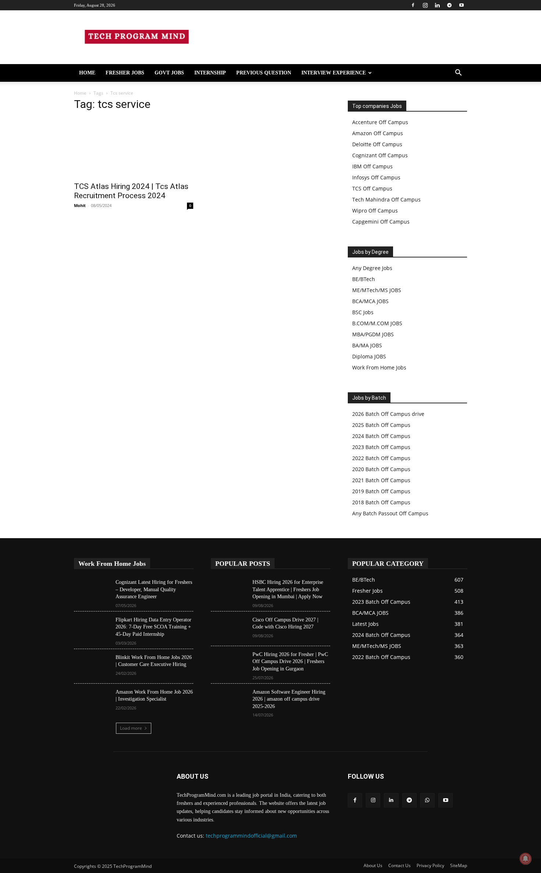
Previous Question (263, 73)
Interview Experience (333, 73)
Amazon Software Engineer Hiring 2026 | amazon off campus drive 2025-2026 (288, 699)
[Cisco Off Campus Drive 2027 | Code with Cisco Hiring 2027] (229, 628)
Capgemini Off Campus (381, 221)
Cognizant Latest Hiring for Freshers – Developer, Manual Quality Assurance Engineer (154, 589)
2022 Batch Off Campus (381, 458)
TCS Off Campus (372, 188)
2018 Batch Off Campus (381, 502)
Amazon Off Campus (377, 133)
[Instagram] (425, 5)
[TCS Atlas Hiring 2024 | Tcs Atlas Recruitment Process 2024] (133, 147)
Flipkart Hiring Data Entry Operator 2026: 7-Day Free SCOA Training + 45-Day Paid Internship (153, 627)
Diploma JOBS (369, 356)
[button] (458, 73)
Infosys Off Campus (376, 177)
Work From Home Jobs (379, 367)
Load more (131, 728)
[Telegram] (449, 5)
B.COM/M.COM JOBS (377, 323)
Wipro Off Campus (375, 210)
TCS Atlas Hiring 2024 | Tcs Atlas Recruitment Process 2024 (131, 191)
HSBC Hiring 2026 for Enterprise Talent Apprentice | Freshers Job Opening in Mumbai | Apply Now (287, 589)
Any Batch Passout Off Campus (390, 513)
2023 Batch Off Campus (381, 446)
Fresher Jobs (125, 73)
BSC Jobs (363, 312)
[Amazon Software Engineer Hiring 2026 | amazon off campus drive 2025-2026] (229, 701)
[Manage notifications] (525, 859)
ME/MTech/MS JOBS (376, 290)
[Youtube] (461, 5)
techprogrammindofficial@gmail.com (251, 835)
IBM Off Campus (372, 166)
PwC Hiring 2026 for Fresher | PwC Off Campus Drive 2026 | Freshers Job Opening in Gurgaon (290, 662)
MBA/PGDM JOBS (373, 334)
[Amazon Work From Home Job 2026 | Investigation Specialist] (92, 701)
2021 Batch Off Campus (381, 480)
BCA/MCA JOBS (370, 301)
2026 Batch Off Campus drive (388, 413)
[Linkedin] (437, 5)
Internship (210, 73)
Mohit (80, 205)
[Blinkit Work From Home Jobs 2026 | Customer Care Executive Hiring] (92, 666)
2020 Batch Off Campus (381, 469)
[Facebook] (412, 5)
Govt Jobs (169, 73)
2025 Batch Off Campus (381, 424)
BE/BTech (363, 279)
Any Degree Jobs (372, 267)
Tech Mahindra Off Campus (386, 199)
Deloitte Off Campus (377, 144)
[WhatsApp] (427, 800)
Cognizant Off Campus (380, 155)
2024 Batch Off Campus (381, 435)
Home (87, 73)
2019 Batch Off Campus (381, 491)
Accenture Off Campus (380, 122)
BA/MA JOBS (367, 345)
